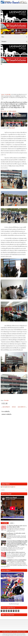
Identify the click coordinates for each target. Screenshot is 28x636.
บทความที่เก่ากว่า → (22, 406)
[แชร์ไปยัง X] (5, 403)
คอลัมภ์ (11, 523)
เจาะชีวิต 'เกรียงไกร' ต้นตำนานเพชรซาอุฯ (16, 552)
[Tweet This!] (6, 400)
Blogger (17, 604)
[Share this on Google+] (8, 400)
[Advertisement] (14, 79)
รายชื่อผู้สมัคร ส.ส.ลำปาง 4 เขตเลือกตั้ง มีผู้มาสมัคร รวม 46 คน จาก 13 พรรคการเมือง (17, 560)
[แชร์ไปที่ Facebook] (6, 403)
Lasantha (23, 633)
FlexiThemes (10, 633)
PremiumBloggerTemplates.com (9, 635)
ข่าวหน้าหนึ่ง (7, 94)
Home (2, 94)
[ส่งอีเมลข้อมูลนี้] (2, 403)
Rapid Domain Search (21, 635)
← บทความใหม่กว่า (5, 406)
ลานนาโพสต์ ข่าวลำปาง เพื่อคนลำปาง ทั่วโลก (16, 631)
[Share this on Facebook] (4, 400)
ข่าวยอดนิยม (4, 523)
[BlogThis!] (4, 403)
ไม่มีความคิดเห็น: (12, 111)
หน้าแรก (14, 406)
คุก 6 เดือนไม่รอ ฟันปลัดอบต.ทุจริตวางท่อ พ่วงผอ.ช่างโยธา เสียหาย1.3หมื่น (17, 526)
